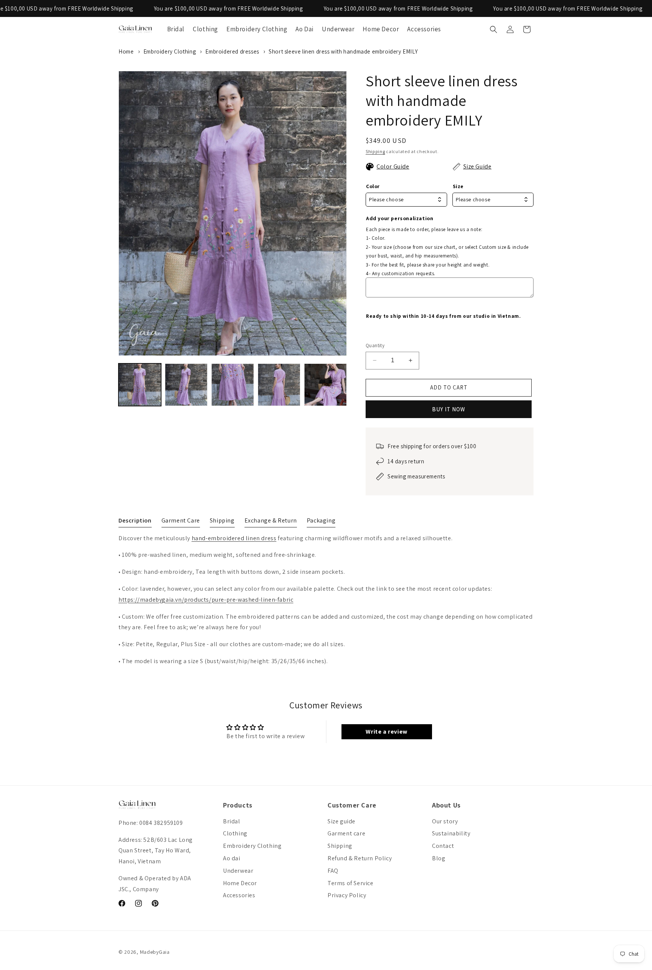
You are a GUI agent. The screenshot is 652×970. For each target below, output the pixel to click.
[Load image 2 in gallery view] (186, 384)
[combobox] (406, 199)
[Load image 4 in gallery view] (279, 384)
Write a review (386, 732)
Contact (443, 846)
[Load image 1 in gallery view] (139, 384)
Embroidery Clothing (169, 51)
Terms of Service (351, 883)
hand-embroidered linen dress (234, 538)
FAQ (333, 871)
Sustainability (451, 833)
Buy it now (448, 409)
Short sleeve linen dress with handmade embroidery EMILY (343, 51)
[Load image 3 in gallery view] (232, 384)
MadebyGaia (155, 952)
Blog (438, 858)
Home (126, 51)
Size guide (341, 821)
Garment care (346, 833)
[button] (493, 29)
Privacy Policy (347, 895)
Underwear (238, 871)
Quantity (375, 345)
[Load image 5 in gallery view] (325, 384)
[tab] (135, 522)
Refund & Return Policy (360, 858)
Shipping (375, 151)
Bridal (231, 821)
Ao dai (231, 858)
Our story (445, 821)
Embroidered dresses (232, 51)
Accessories (239, 895)
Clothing (235, 833)
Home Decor (240, 883)
